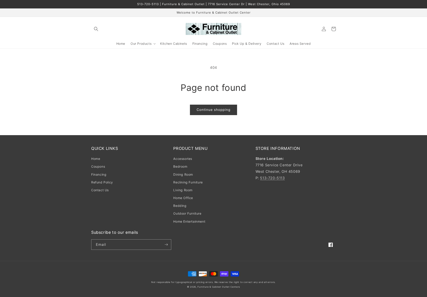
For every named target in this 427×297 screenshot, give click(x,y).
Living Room (183, 190)
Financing (98, 174)
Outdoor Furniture (187, 213)
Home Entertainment (189, 221)
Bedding (179, 205)
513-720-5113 (272, 178)
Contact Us (100, 190)
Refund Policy (102, 182)
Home (95, 159)
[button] (96, 29)
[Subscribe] (166, 244)
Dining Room (183, 174)
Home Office (183, 198)
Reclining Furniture (188, 182)
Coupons (98, 166)
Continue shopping (213, 110)
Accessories (182, 159)
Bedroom (180, 166)
